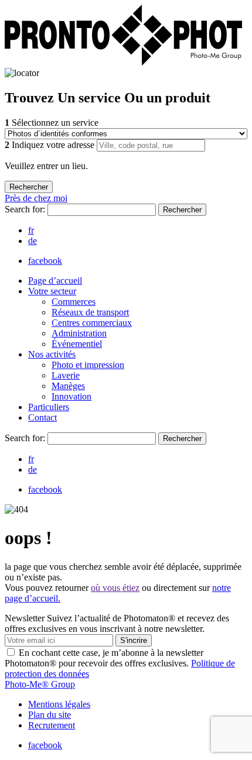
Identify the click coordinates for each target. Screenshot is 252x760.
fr (31, 230)
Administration (79, 333)
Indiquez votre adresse (51, 145)
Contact (42, 417)
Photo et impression (88, 365)
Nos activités (52, 354)
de (32, 241)
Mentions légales (59, 704)
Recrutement (51, 725)
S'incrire (133, 640)
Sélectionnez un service (51, 123)
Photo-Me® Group (40, 684)
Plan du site (49, 715)
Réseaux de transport (90, 312)
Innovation (71, 396)
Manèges (68, 386)
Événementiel (77, 344)
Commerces (74, 302)
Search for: (26, 209)
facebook (45, 261)
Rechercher (182, 209)
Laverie (66, 375)
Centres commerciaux (92, 323)
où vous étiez (115, 588)
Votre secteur (52, 291)
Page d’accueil (55, 281)
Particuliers (48, 407)
